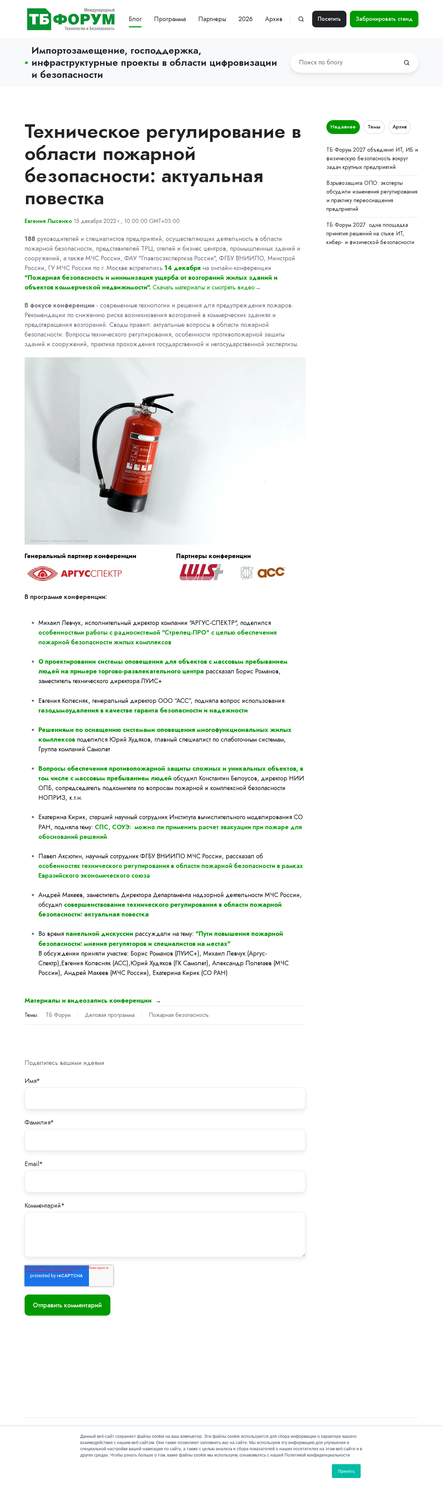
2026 (245, 19)
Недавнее (343, 127)
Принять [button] (346, 1471)
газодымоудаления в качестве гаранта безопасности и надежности (143, 710)
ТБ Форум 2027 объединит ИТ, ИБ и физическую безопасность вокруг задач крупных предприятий (372, 158)
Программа (170, 19)
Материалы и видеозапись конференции (89, 1000)
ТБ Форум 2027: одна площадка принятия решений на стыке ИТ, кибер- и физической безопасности (370, 233)
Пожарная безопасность (179, 1015)
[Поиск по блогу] (406, 62)
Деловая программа (110, 1015)
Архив (399, 127)
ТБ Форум (58, 1015)
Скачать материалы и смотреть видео (204, 287)
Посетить (329, 19)
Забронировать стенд (384, 19)
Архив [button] (273, 19)
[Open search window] (301, 19)
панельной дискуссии (99, 933)
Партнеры (212, 19)
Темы (374, 127)
